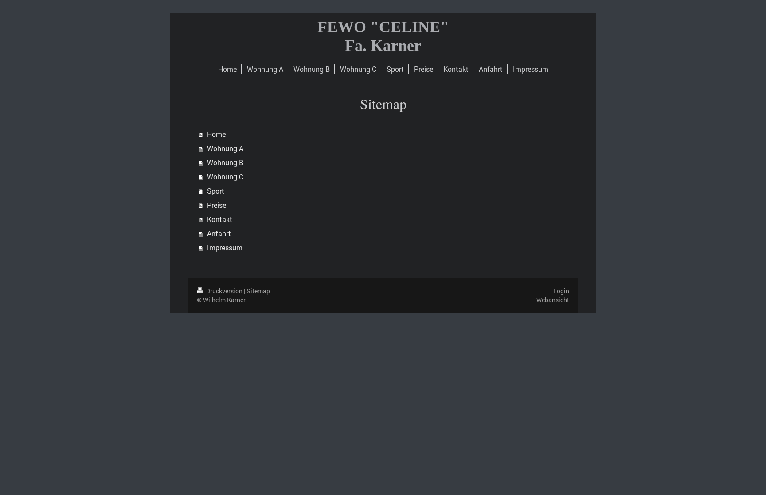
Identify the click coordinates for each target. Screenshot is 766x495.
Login (561, 291)
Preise (216, 205)
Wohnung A (225, 148)
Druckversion (224, 291)
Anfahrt (219, 233)
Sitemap (258, 291)
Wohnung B (225, 162)
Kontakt (219, 219)
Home (216, 134)
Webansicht (552, 300)
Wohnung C (225, 176)
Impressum (224, 247)
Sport (215, 190)
